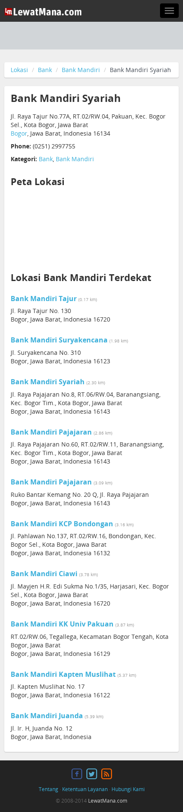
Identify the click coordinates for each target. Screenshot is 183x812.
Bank (45, 70)
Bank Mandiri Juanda (47, 715)
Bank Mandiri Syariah (48, 381)
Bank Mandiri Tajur (44, 298)
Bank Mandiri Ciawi (44, 573)
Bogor (19, 133)
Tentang (48, 789)
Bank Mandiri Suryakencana (59, 340)
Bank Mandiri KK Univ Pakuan (62, 624)
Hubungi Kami (128, 789)
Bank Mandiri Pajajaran (51, 432)
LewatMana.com (107, 800)
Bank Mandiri (81, 70)
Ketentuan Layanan (85, 789)
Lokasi (19, 70)
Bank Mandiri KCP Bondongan (62, 523)
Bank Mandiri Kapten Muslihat (63, 674)
